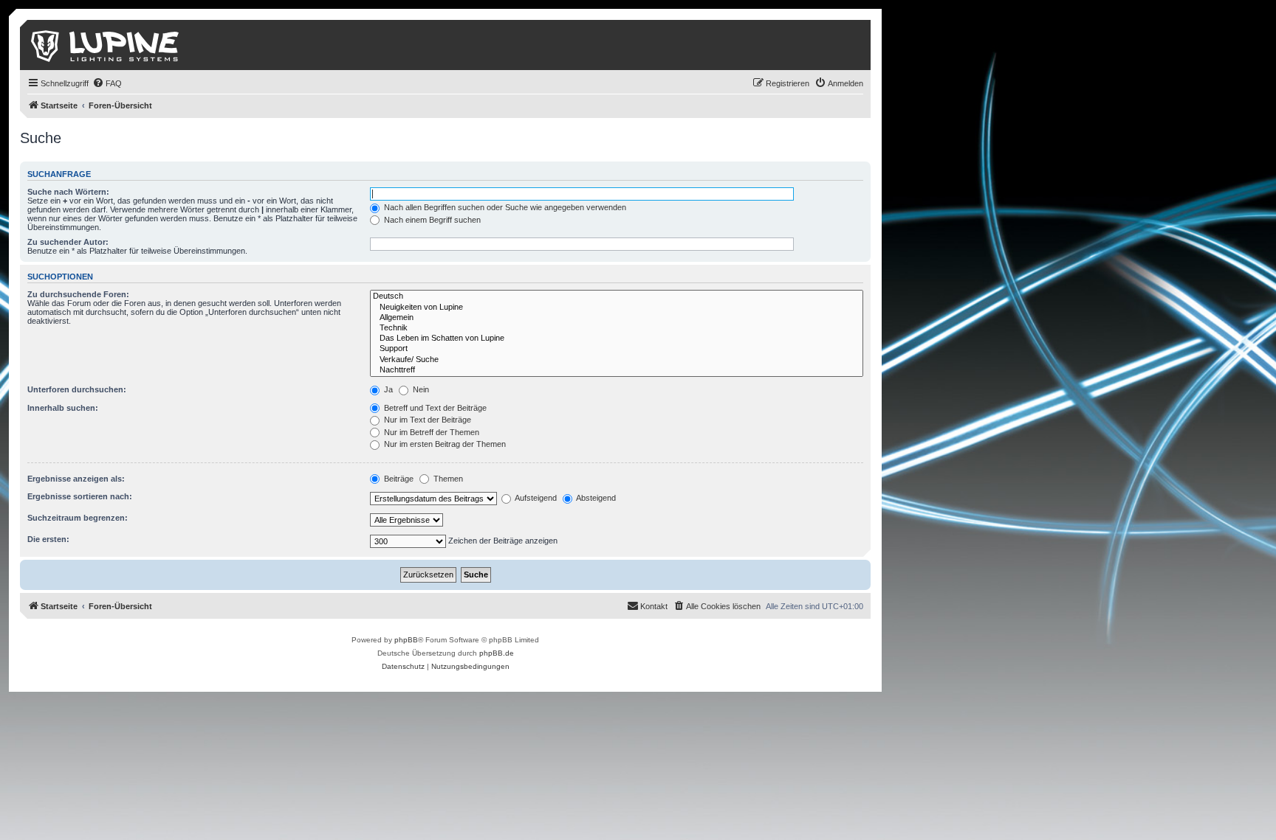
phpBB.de (496, 653)
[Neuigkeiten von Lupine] (616, 307)
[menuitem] (107, 83)
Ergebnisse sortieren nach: (79, 496)
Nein (420, 389)
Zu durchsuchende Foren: (78, 294)
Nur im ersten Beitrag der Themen (444, 444)
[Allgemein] (616, 318)
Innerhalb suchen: (62, 407)
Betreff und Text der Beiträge (434, 407)
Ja (387, 389)
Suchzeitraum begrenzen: (77, 517)
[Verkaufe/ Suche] (616, 360)
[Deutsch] (616, 296)
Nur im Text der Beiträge (426, 419)
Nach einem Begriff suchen (431, 219)
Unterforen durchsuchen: (76, 389)
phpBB (406, 640)
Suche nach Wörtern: (68, 191)
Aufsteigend (535, 497)
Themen (447, 478)
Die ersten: (48, 539)
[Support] (616, 349)
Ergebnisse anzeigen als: (76, 478)
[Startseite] (106, 45)
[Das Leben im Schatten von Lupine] (616, 338)
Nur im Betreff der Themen (430, 432)
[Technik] (616, 328)
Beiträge (398, 478)
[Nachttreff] (616, 370)
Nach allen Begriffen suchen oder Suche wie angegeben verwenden (504, 207)
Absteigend (595, 497)
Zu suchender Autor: (68, 241)
